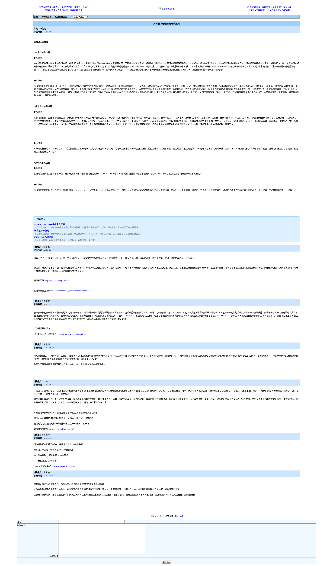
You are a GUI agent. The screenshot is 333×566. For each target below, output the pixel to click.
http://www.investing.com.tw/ (57, 280)
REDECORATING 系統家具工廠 (49, 224)
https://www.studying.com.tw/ (61, 429)
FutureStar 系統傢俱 (43, 237)
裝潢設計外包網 (41, 231)
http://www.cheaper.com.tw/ (63, 466)
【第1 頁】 (179, 516)
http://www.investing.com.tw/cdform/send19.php (71, 291)
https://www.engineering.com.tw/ (71, 334)
